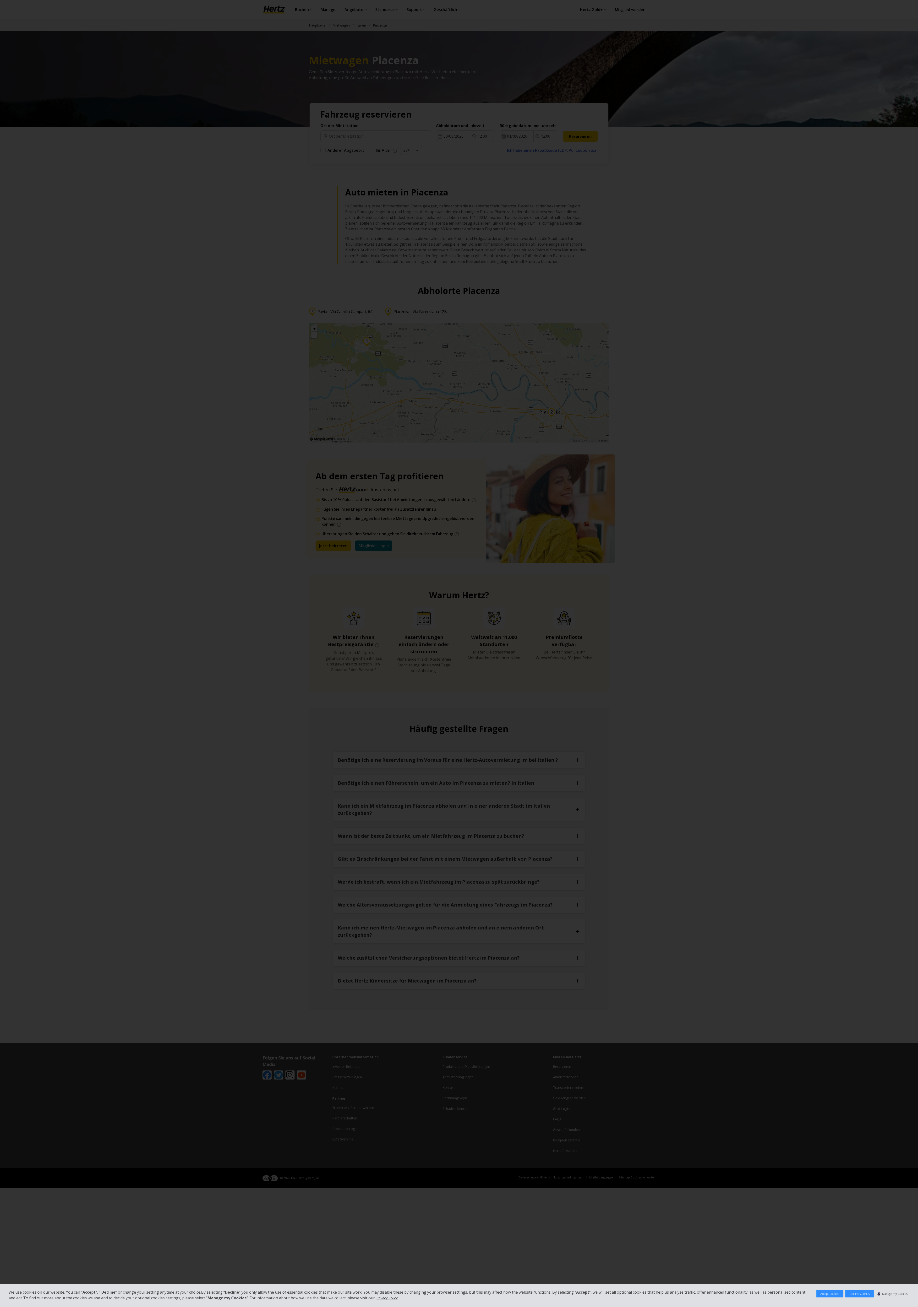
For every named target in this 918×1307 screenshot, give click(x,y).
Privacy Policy (387, 1298)
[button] (892, 1293)
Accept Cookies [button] (829, 1294)
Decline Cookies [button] (859, 1294)
